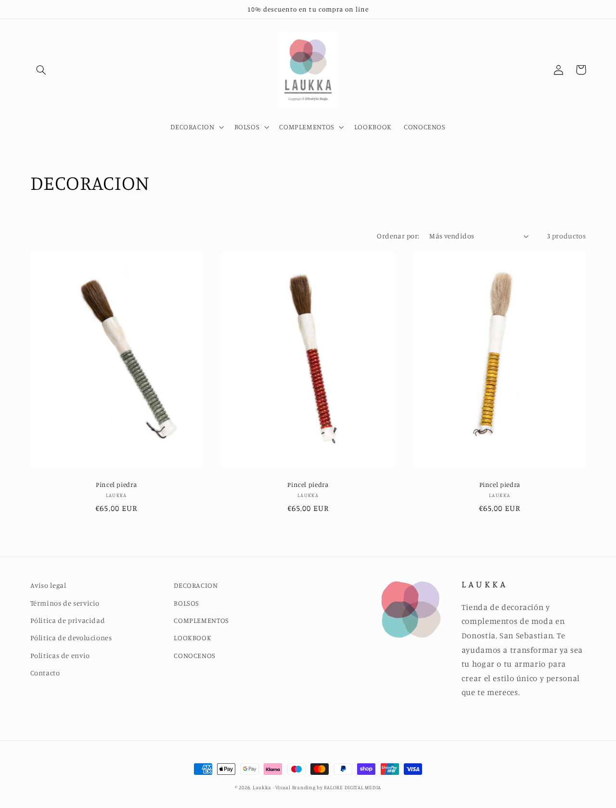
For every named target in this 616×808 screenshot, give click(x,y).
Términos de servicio (65, 603)
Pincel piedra (116, 484)
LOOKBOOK (192, 638)
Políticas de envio (60, 655)
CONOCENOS (195, 655)
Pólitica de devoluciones (71, 638)
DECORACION (196, 585)
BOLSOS (186, 603)
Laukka (262, 787)
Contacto (45, 673)
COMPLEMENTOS (201, 620)
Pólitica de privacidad (67, 620)
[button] (41, 70)
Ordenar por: (398, 236)
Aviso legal (48, 585)
